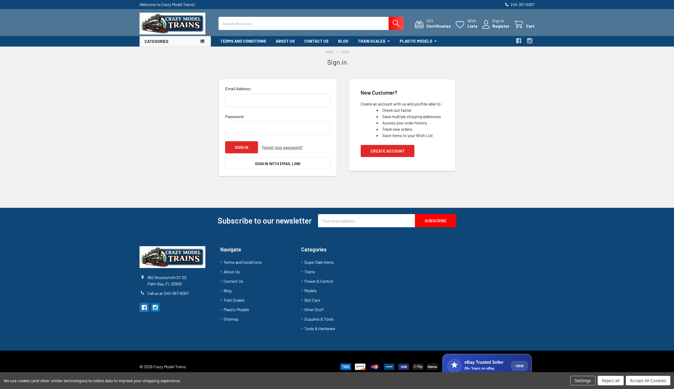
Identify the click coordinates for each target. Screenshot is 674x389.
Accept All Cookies (648, 380)
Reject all (611, 380)
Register (500, 25)
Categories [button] (156, 41)
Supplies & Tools (319, 318)
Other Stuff (314, 309)
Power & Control (318, 281)
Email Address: (238, 88)
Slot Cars (312, 299)
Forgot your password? (282, 147)
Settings (583, 380)
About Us (285, 41)
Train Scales (371, 41)
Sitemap (231, 318)
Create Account (387, 150)
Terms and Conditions (243, 41)
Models (310, 290)
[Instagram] (529, 41)
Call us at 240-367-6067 (168, 293)
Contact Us (316, 41)
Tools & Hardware (319, 328)
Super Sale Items (319, 262)
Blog (343, 41)
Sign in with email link (278, 163)
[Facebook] (518, 41)
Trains (309, 271)
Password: (235, 116)
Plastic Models (416, 41)
